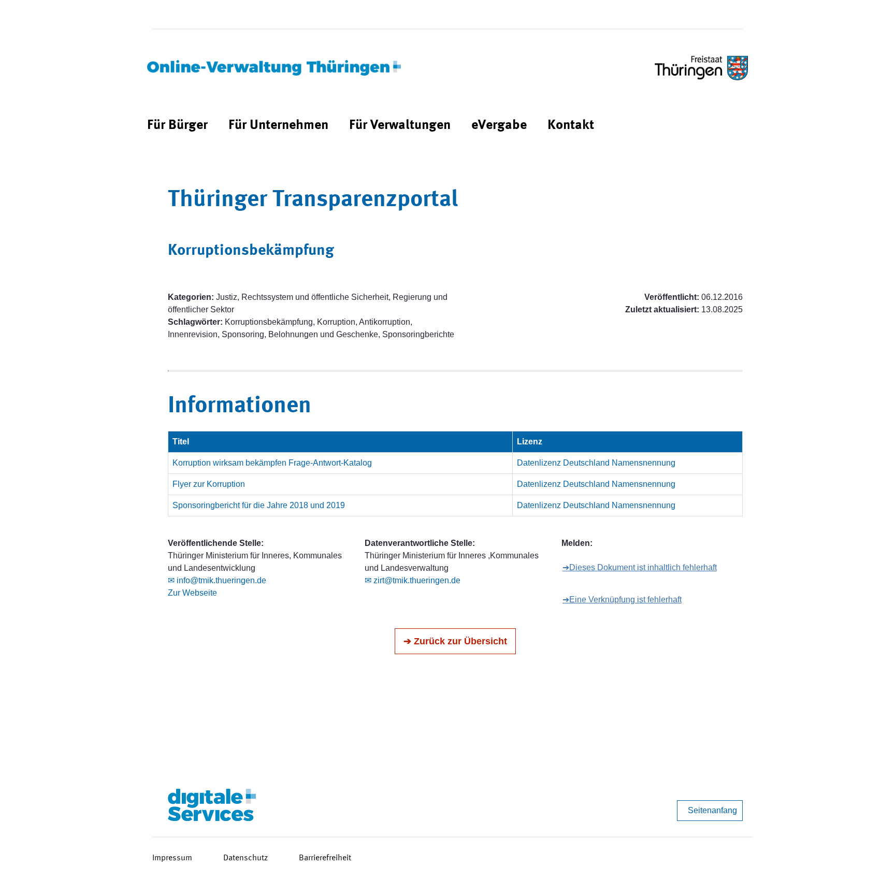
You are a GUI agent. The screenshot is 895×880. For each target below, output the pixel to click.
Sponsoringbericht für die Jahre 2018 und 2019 (258, 505)
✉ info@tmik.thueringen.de (217, 580)
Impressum (172, 858)
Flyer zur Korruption (208, 484)
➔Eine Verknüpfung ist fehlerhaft (622, 599)
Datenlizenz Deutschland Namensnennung (596, 462)
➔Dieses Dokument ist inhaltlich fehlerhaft (639, 567)
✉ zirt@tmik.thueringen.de (412, 580)
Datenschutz (245, 858)
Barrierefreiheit (325, 858)
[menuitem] (177, 126)
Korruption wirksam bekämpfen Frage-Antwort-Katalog (272, 462)
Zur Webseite (192, 592)
